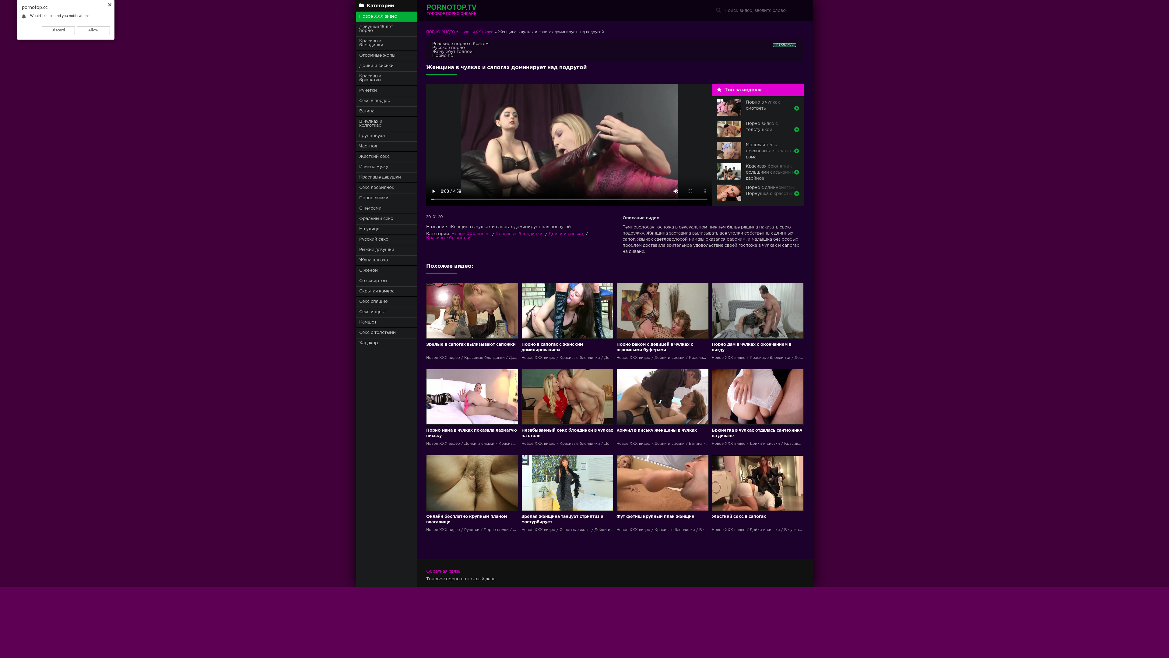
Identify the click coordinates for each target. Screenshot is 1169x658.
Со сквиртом (373, 281)
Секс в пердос (374, 101)
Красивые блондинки (371, 43)
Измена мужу (373, 167)
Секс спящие (373, 301)
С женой (368, 270)
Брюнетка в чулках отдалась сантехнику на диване (757, 433)
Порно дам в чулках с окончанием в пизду (751, 347)
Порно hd (442, 56)
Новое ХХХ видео (378, 16)
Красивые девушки (380, 177)
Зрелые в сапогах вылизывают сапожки (471, 344)
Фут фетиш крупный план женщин (655, 516)
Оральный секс (376, 219)
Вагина (366, 111)
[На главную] (464, 10)
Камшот (368, 322)
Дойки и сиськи (376, 66)
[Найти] (718, 11)
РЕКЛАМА (784, 45)
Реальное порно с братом (460, 44)
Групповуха (372, 136)
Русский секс (373, 239)
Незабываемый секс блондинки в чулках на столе (567, 433)
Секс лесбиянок (376, 187)
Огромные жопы (377, 55)
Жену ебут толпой (452, 52)
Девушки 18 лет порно (376, 29)
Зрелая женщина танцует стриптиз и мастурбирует (562, 519)
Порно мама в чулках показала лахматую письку (471, 433)
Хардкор (368, 343)
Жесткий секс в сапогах (739, 516)
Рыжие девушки (376, 250)
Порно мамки (373, 198)
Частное (368, 146)
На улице (369, 229)
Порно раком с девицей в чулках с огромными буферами (654, 347)
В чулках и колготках (370, 123)
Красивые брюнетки (370, 78)
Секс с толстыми (377, 332)
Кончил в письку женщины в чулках (656, 430)
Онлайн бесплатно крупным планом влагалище (466, 519)
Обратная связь (443, 571)
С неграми (370, 208)
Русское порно (448, 48)
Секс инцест (372, 312)
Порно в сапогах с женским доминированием (552, 347)
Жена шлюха (373, 260)
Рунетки (368, 90)
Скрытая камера (377, 291)
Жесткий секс (374, 156)
